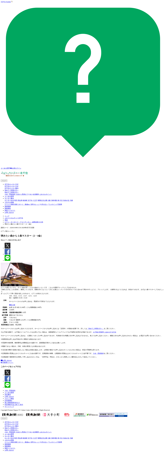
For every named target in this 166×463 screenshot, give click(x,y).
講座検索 (8, 206)
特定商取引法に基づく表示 (14, 404)
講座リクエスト (10, 210)
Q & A (30, 194)
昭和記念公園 (42, 200)
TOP (2, 2)
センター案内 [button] (9, 198)
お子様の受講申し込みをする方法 (104, 332)
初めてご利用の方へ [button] (11, 190)
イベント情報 (9, 204)
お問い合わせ (9, 212)
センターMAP (9, 200)
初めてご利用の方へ (11, 192)
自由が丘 (66, 200)
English (8, 2)
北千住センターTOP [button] (11, 184)
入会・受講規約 (10, 194)
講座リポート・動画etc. (22, 204)
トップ (7, 216)
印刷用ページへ (7, 362)
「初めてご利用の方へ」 (95, 328)
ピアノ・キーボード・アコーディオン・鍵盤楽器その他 (24, 222)
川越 (71, 200)
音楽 (6, 220)
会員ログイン (16, 168)
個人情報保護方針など (12, 402)
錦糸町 (25, 200)
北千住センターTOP (11, 186)
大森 (49, 200)
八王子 (35, 200)
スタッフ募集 (9, 398)
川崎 (52, 200)
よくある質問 (9, 196)
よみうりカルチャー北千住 (14, 218)
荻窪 (15, 200)
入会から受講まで (22, 194)
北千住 (30, 200)
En (5, 2)
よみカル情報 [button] (9, 202)
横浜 (55, 200)
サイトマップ (9, 406)
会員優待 (36, 194)
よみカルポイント (45, 194)
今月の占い (44, 204)
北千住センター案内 (11, 188)
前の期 (12, 305)
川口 (61, 200)
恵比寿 (20, 200)
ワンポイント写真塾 (55, 204)
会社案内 (8, 394)
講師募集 (8, 208)
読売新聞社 (8, 400)
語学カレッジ (35, 204)
